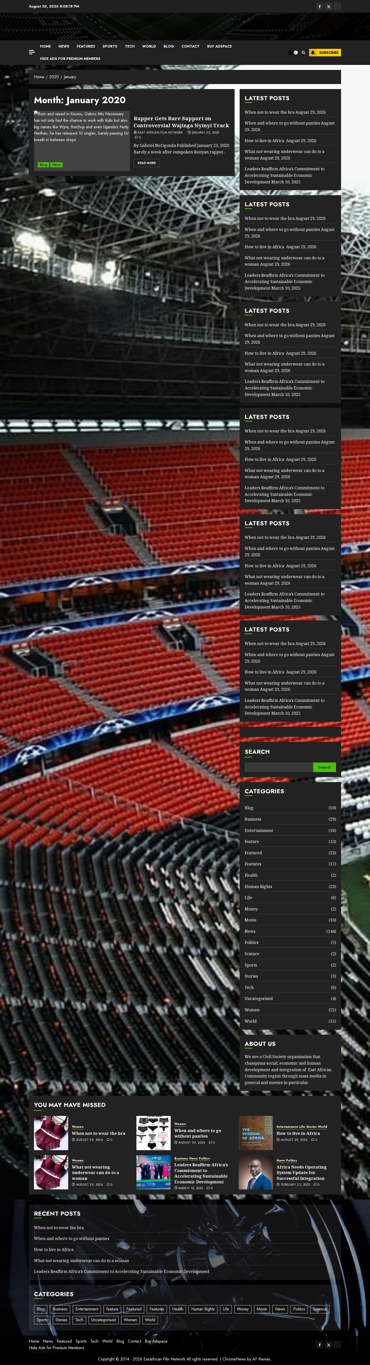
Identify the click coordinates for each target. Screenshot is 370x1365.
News (63, 46)
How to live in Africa (265, 140)
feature (252, 841)
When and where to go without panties (282, 123)
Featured (86, 46)
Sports (110, 46)
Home (45, 46)
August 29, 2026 (89, 1140)
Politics (251, 942)
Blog (169, 46)
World (149, 46)
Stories (251, 976)
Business (253, 819)
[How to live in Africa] (256, 1133)
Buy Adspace (219, 46)
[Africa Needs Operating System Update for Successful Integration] (256, 1172)
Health (251, 875)
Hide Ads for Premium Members (70, 58)
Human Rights (258, 886)
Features (253, 864)
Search (257, 751)
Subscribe (329, 52)
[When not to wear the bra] (51, 1133)
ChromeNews (234, 1359)
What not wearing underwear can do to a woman (95, 1172)
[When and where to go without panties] (153, 1133)
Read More (147, 163)
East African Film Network (160, 133)
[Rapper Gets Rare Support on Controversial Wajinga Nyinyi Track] (82, 141)
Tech (130, 46)
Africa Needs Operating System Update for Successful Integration (302, 1172)
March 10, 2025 (190, 1188)
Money (251, 909)
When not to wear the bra (269, 112)
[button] (303, 52)
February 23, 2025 (295, 1185)
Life (248, 897)
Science (252, 953)
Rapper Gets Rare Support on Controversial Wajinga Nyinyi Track (181, 122)
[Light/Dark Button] (293, 52)
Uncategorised (259, 998)
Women (252, 1010)
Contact (190, 46)
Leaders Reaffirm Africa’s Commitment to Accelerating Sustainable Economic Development (284, 175)
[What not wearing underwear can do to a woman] (51, 1172)
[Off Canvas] (32, 52)
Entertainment (259, 830)
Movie (250, 920)
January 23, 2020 (205, 133)
